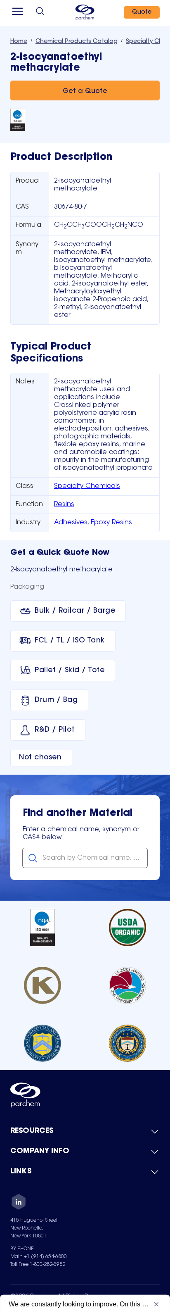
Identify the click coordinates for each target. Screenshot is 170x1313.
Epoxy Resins (111, 522)
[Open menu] (17, 12)
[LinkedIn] (18, 1203)
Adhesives (70, 522)
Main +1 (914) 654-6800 (38, 1256)
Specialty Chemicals (87, 486)
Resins (64, 504)
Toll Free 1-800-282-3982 (37, 1264)
